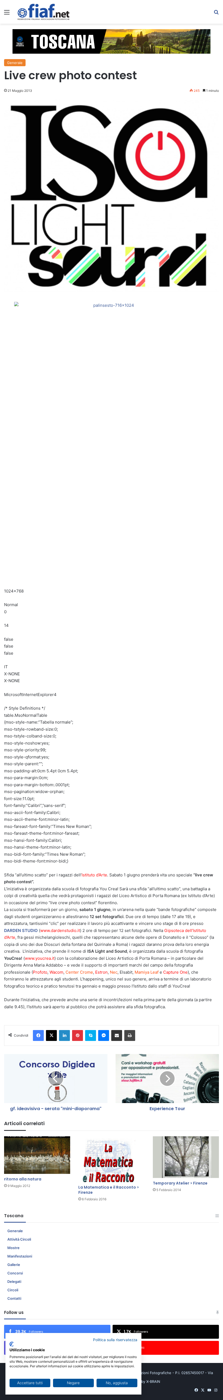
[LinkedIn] (64, 1035)
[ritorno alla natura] (37, 1155)
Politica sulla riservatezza (115, 1340)
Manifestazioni (19, 1256)
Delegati (14, 1281)
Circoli (12, 1290)
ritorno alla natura (22, 1179)
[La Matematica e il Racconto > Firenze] (111, 1159)
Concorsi (15, 1273)
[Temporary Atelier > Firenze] (186, 1157)
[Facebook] (38, 1035)
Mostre (13, 1248)
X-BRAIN (153, 1381)
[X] (51, 1035)
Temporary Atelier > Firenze (180, 1183)
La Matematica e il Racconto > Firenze (108, 1190)
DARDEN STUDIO (21, 930)
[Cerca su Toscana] (216, 14)
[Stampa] (129, 1035)
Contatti (14, 1298)
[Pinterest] (77, 1035)
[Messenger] (103, 1035)
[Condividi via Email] (116, 1035)
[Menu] (7, 14)
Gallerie (13, 1264)
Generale (15, 62)
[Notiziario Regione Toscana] (43, 12)
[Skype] (90, 1035)
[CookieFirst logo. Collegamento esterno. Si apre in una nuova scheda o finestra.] (12, 1344)
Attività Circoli (19, 1239)
